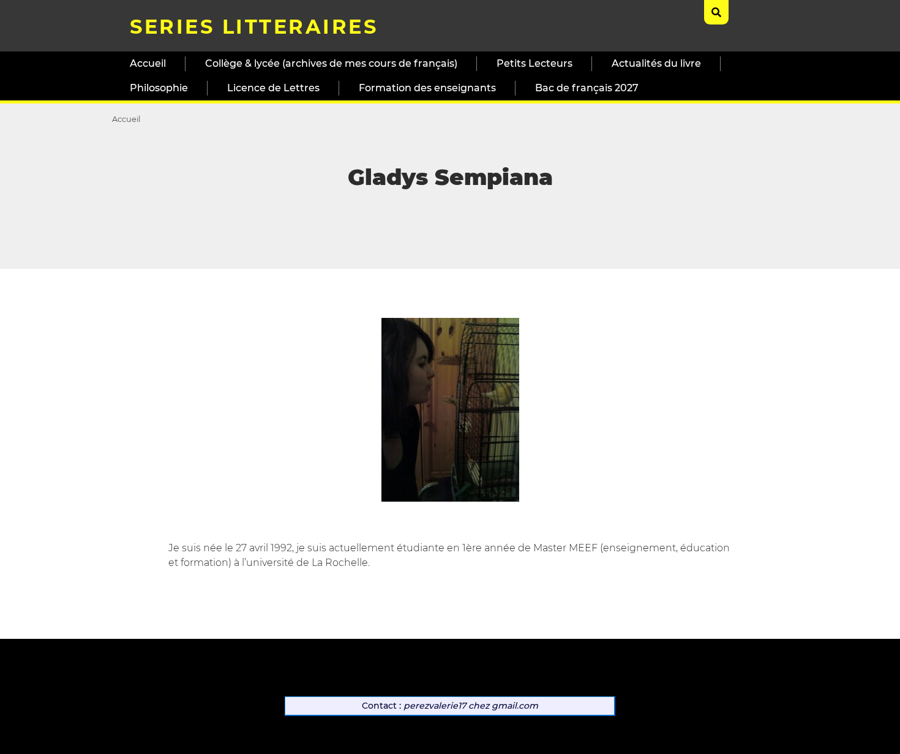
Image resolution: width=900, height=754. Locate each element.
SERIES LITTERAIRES (254, 27)
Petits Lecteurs (534, 63)
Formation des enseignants (427, 88)
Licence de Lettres (273, 88)
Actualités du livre (656, 63)
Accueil (148, 63)
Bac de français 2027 (587, 88)
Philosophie (159, 88)
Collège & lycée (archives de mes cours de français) (331, 63)
